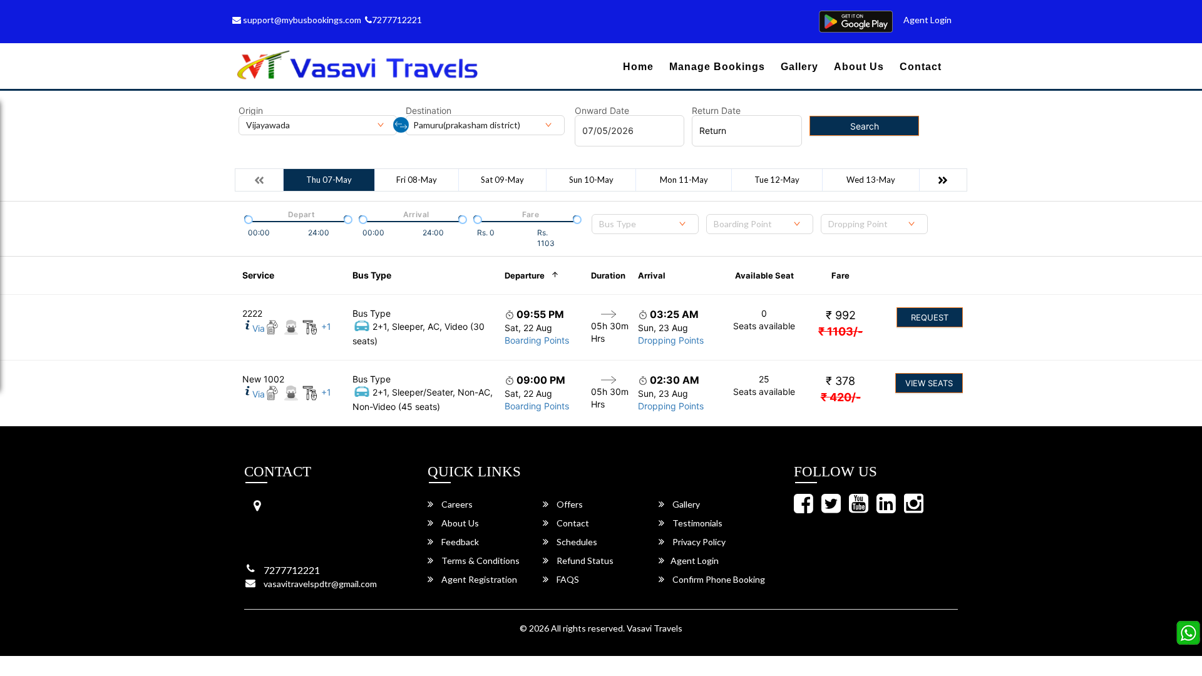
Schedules (576, 541)
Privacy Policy (698, 541)
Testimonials (696, 523)
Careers (456, 504)
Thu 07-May (329, 180)
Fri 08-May (416, 180)
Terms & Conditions (479, 560)
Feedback (459, 541)
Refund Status (584, 560)
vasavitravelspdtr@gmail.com (320, 583)
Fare (840, 275)
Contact (921, 66)
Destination (428, 110)
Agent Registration (478, 579)
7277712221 (397, 19)
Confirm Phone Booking (717, 579)
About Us (859, 66)
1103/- (840, 331)
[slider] (247, 218)
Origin (251, 110)
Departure (525, 275)
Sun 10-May (591, 180)
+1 (326, 326)
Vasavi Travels (654, 628)
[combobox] (645, 224)
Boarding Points (537, 340)
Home (638, 66)
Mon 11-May (684, 180)
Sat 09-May (502, 180)
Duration (608, 275)
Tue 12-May (776, 180)
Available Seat (764, 275)
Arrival (651, 275)
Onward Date (602, 110)
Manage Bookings (717, 66)
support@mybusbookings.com (301, 19)
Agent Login (927, 19)
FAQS (567, 579)
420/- (841, 397)
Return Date (716, 110)
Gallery (799, 66)
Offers (569, 504)
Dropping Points (671, 340)
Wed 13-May (870, 180)
